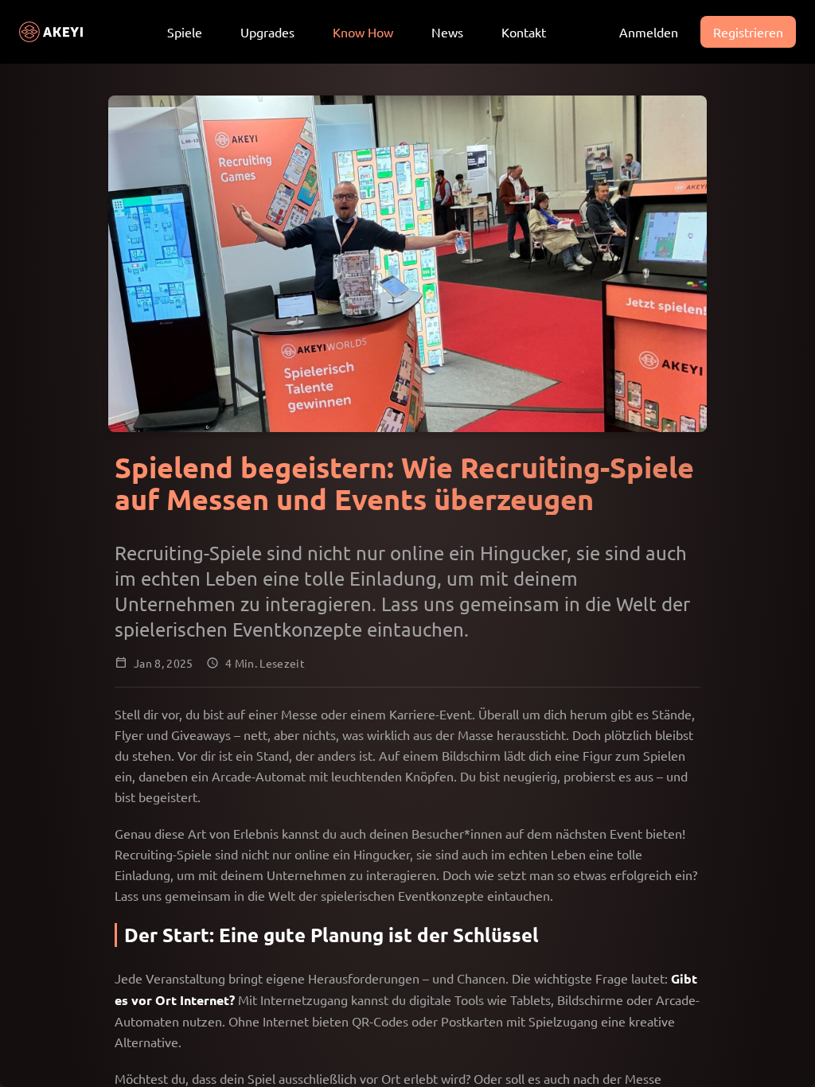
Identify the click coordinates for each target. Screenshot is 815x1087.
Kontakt (523, 32)
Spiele (184, 32)
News (447, 32)
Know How (363, 32)
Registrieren (748, 32)
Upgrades (267, 32)
